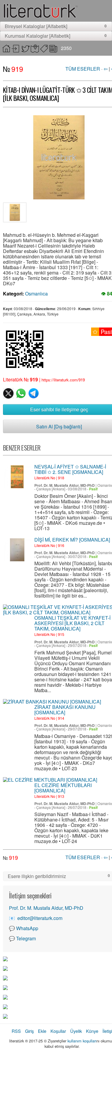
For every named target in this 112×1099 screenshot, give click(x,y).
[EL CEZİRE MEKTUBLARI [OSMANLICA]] (50, 780)
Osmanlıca (36, 293)
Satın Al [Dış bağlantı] (59, 426)
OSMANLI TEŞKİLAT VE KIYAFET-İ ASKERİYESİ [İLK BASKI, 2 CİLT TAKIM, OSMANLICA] (72, 623)
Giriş (29, 1031)
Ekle (42, 1031)
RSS (16, 1031)
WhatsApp (27, 928)
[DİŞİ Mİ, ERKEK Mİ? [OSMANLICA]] (17, 550)
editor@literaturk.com (39, 918)
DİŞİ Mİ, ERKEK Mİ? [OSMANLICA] (72, 539)
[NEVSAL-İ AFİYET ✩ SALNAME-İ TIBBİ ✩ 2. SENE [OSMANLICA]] (17, 476)
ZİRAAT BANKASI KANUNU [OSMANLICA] (65, 710)
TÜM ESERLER (82, 68)
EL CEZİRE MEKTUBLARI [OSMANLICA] (63, 788)
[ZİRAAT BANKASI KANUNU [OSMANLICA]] (52, 701)
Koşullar (58, 1031)
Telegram (26, 938)
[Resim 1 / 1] (15, 213)
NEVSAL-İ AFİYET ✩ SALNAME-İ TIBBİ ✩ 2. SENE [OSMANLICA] (70, 469)
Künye (92, 1031)
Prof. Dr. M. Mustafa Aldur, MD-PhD (64, 485)
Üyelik (76, 1031)
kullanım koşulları (81, 1041)
